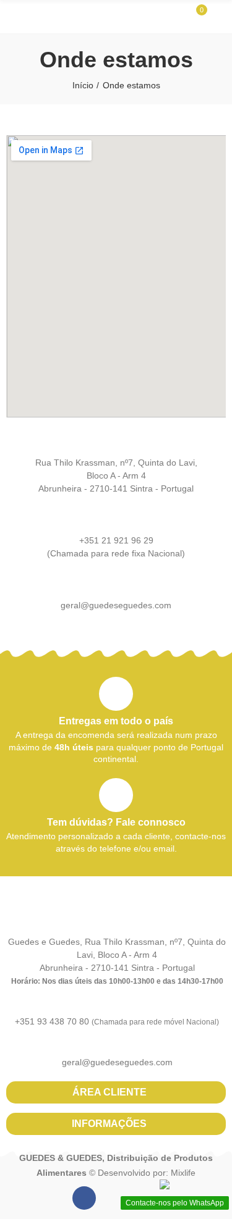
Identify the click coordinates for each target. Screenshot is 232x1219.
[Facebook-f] (84, 1198)
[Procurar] (175, 16)
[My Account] (219, 16)
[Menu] (12, 16)
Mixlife (183, 1173)
